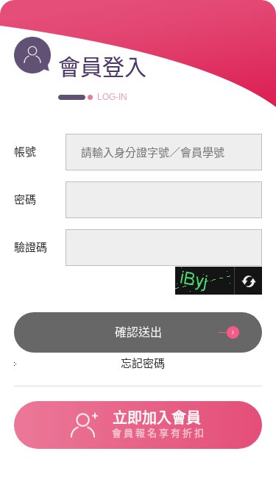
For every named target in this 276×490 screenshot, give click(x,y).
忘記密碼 (143, 363)
